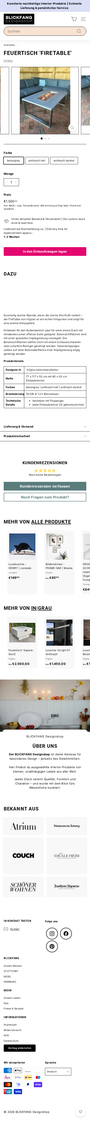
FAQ (6, 1003)
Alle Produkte (51, 522)
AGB (6, 1035)
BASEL (8, 976)
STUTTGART (11, 971)
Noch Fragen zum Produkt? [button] (45, 497)
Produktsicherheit (17, 436)
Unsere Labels (12, 997)
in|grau (8, 60)
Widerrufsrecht (12, 1030)
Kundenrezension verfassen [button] (45, 486)
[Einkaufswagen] (74, 19)
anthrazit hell (36, 160)
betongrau (13, 160)
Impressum (10, 1024)
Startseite (9, 45)
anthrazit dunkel (64, 160)
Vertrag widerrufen (19, 1048)
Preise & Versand (14, 1008)
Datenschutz (11, 1040)
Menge (9, 173)
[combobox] (45, 31)
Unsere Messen (13, 965)
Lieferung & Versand (18, 426)
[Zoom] (72, 128)
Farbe (8, 153)
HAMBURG (10, 981)
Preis (7, 194)
